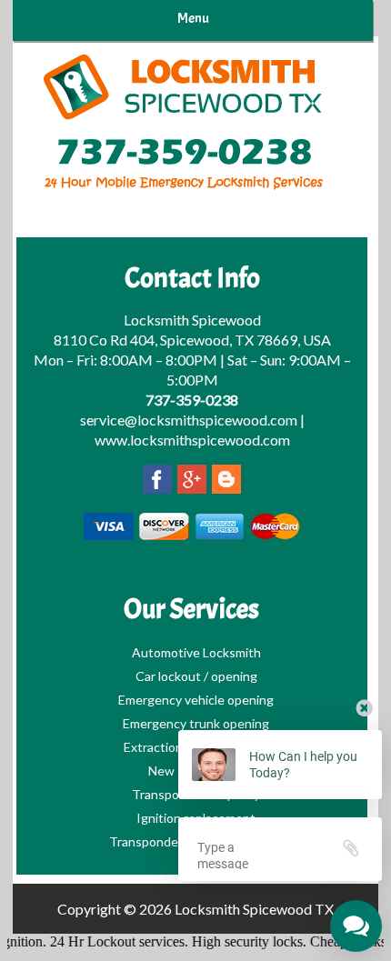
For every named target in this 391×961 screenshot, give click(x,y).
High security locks (241, 941)
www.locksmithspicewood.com (192, 439)
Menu (193, 18)
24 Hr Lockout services (112, 941)
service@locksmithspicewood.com (188, 419)
